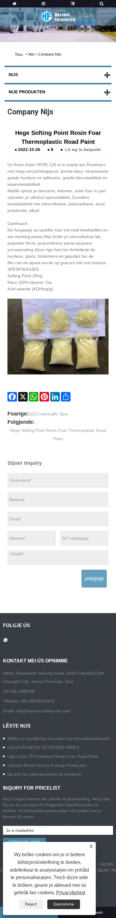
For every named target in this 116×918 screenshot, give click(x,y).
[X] (23, 396)
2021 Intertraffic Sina (48, 414)
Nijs (31, 54)
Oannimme (63, 904)
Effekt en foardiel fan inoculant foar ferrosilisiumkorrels (58, 738)
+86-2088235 (22, 691)
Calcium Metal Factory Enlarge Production (47, 765)
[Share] (65, 396)
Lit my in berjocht (83, 149)
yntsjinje (94, 579)
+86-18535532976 (37, 701)
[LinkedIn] (55, 396)
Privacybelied (70, 892)
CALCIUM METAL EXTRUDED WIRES (43, 747)
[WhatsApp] (33, 396)
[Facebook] (12, 396)
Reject (31, 904)
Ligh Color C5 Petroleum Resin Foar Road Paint (52, 756)
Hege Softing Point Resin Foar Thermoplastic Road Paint (58, 434)
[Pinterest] (44, 396)
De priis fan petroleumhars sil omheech (44, 774)
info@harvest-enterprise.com (43, 710)
